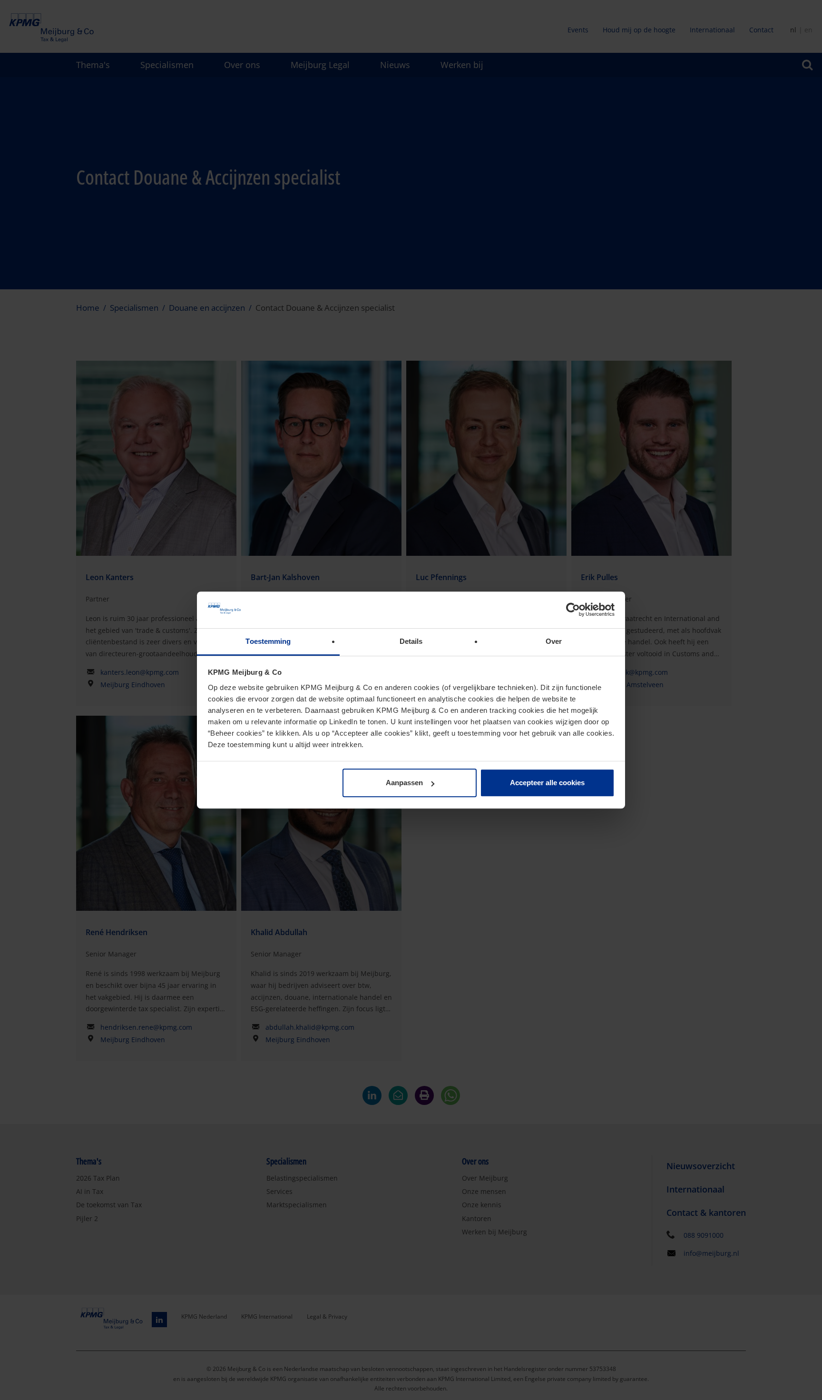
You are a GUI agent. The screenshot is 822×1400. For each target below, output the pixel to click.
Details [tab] (411, 641)
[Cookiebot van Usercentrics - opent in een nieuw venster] (573, 610)
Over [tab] (554, 641)
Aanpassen (404, 783)
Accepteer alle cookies (547, 783)
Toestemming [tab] (268, 641)
